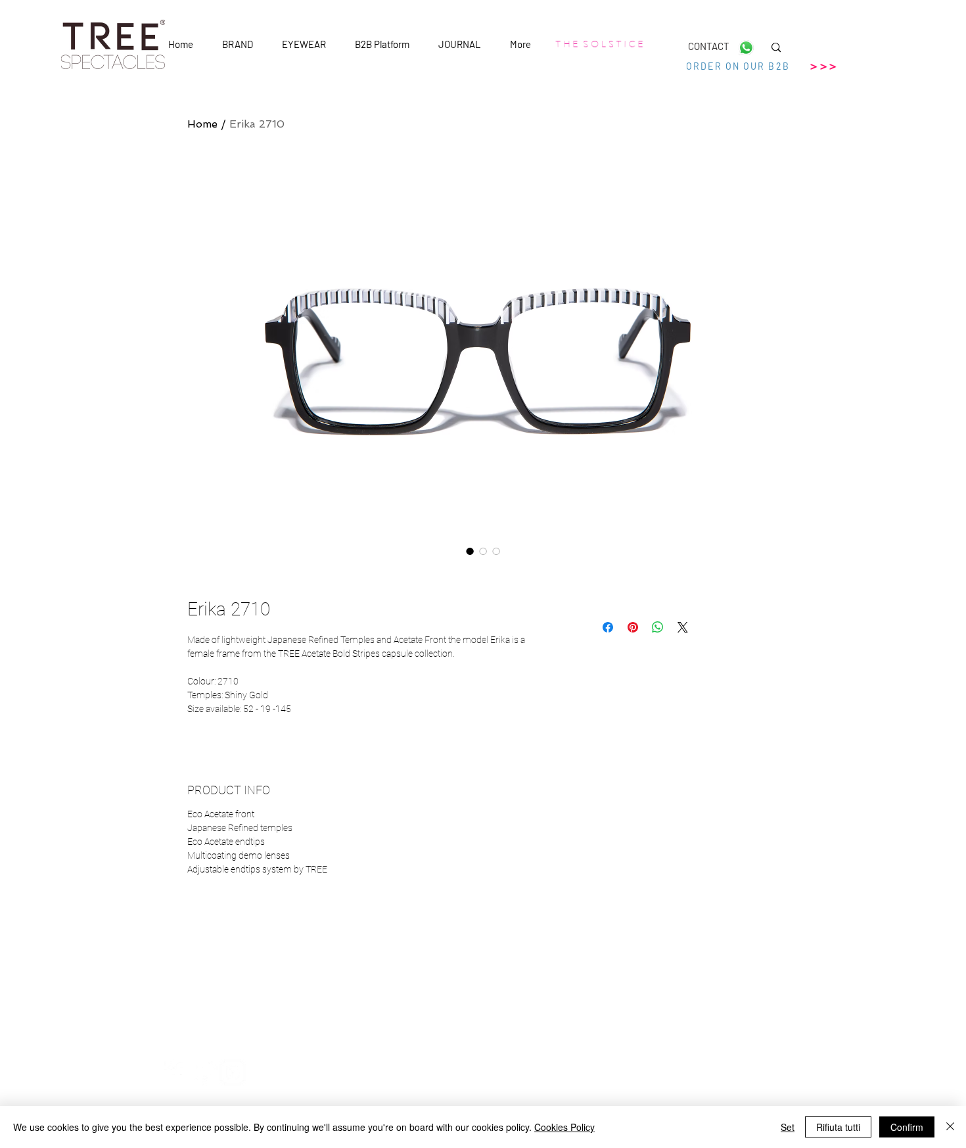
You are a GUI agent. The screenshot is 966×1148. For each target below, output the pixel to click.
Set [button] (787, 1127)
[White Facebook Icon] (177, 1072)
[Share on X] (683, 627)
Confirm (906, 1127)
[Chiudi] (950, 1126)
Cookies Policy (564, 1127)
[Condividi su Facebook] (608, 627)
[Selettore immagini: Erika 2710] (469, 551)
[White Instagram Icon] (232, 1072)
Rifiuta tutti (838, 1127)
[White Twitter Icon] (205, 1072)
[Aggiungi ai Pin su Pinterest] (633, 627)
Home (202, 124)
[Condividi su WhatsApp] (658, 627)
